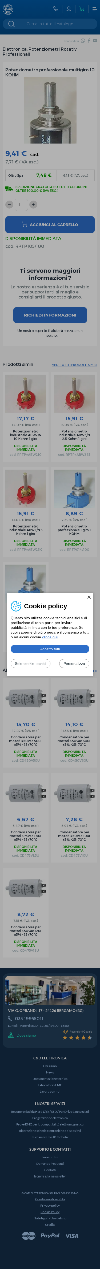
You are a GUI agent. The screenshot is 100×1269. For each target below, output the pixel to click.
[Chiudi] (89, 597)
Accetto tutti (50, 649)
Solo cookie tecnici (30, 663)
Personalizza (74, 663)
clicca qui (50, 637)
